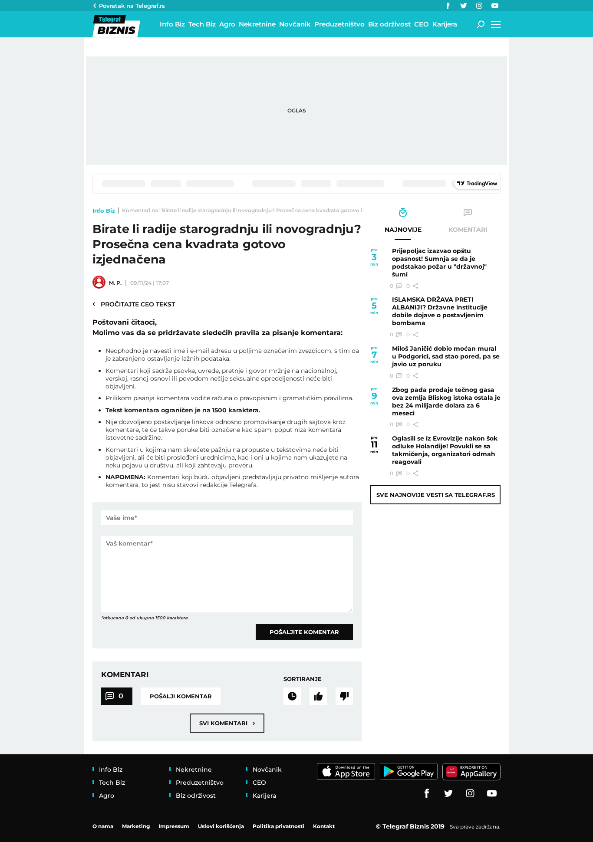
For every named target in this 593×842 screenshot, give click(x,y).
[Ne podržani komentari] (344, 696)
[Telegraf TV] (495, 5)
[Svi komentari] (292, 696)
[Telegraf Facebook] (448, 5)
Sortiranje (302, 678)
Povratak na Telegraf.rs (132, 5)
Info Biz (103, 210)
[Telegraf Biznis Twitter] (463, 5)
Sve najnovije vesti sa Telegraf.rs (435, 494)
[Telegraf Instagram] (479, 5)
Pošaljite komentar (304, 631)
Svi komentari (227, 723)
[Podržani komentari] (318, 696)
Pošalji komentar (181, 696)
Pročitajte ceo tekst (133, 304)
